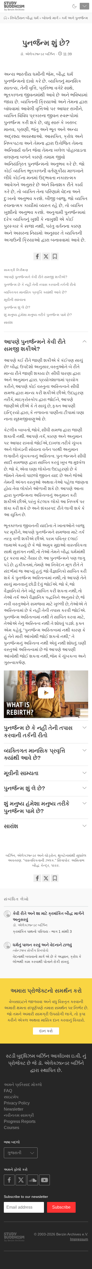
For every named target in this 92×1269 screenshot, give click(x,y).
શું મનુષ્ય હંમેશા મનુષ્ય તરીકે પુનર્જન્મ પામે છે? (38, 315)
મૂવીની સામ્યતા (15, 300)
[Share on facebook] (37, 256)
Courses (11, 1127)
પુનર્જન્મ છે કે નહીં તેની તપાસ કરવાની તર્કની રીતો (40, 285)
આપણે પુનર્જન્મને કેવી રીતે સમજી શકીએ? (35, 277)
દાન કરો (46, 1031)
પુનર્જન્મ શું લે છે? (17, 307)
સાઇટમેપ (11, 1097)
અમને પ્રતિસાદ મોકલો (23, 1084)
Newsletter (13, 1109)
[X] (46, 256)
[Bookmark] (55, 256)
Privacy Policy (17, 1103)
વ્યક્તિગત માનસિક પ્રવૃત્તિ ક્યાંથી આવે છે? (35, 292)
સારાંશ (8, 322)
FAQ (8, 1091)
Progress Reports (20, 1121)
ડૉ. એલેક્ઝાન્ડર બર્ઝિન (37, 54)
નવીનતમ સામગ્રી (19, 1115)
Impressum (79, 1239)
